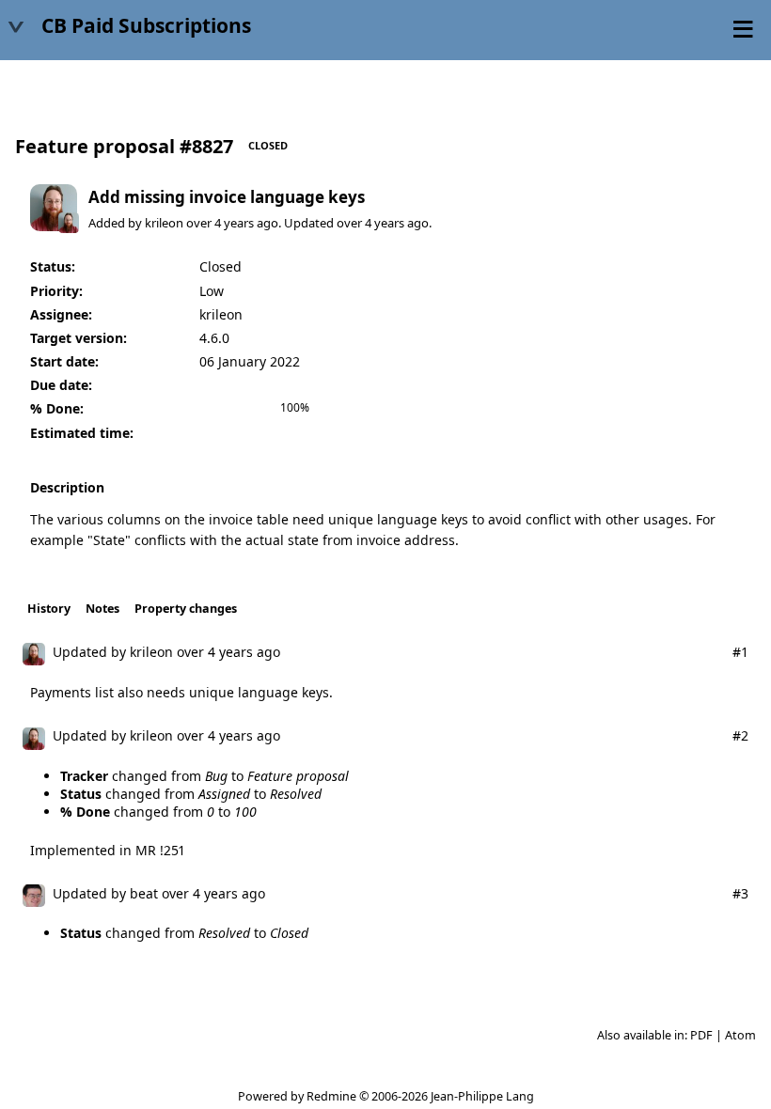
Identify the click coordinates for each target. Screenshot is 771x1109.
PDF (701, 1035)
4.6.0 (214, 338)
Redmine (331, 1096)
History (49, 609)
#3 (740, 893)
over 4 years (220, 222)
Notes (102, 609)
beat (144, 893)
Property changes (185, 609)
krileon (164, 222)
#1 (740, 652)
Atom (740, 1035)
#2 (740, 735)
